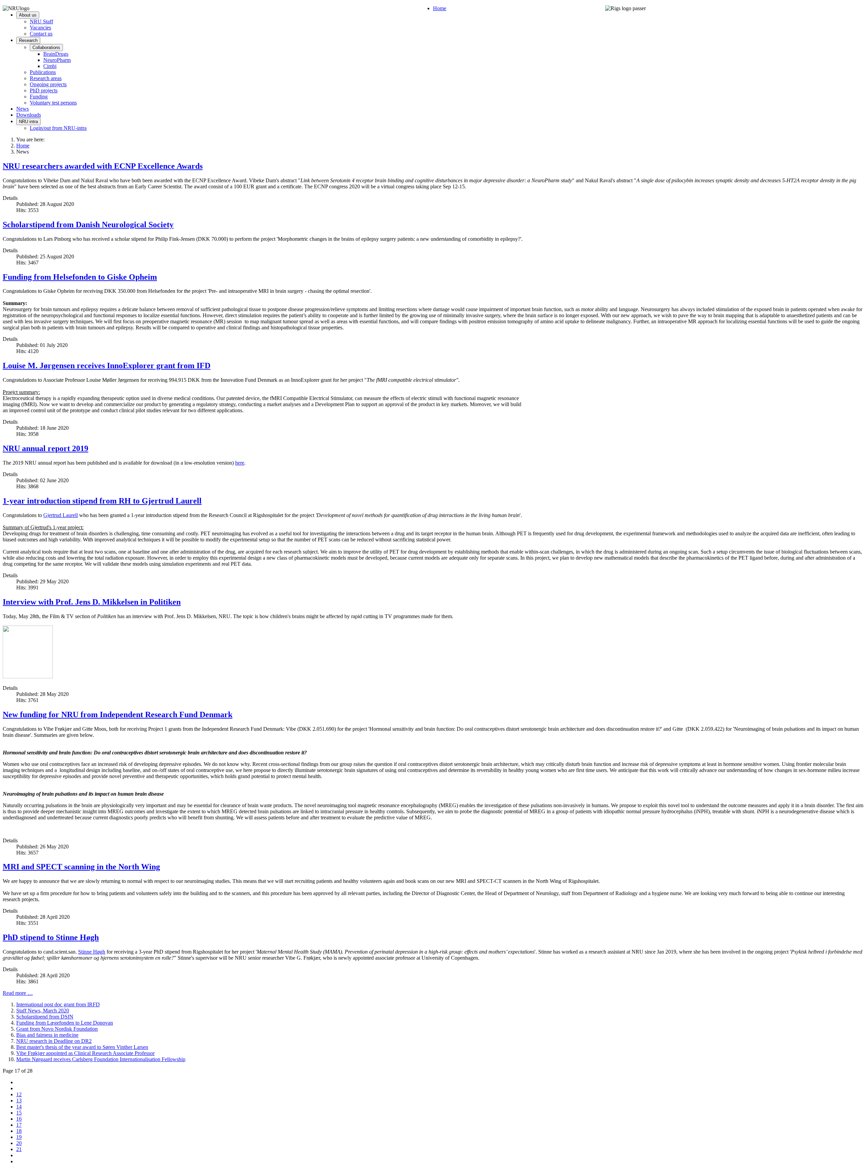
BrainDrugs (55, 54)
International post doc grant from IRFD (58, 1004)
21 (19, 1149)
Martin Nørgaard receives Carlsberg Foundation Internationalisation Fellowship (100, 1059)
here (239, 463)
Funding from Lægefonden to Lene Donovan (64, 1023)
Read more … (18, 993)
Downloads (28, 115)
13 (19, 1100)
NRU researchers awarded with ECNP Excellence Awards (103, 166)
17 (19, 1125)
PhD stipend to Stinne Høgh (51, 937)
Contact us (41, 34)
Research (28, 40)
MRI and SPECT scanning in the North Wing (81, 866)
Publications (43, 72)
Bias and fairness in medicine (47, 1035)
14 (19, 1106)
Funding (39, 96)
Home (439, 8)
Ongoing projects (48, 84)
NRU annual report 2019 (45, 448)
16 (19, 1119)
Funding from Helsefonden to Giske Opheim (80, 277)
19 (19, 1137)
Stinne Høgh (91, 952)
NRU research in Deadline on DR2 (54, 1041)
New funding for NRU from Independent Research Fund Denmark (117, 714)
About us (28, 15)
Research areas (46, 78)
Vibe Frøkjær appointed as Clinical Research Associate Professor (85, 1053)
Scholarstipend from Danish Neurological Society (88, 224)
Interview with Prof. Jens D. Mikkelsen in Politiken (92, 602)
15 (19, 1113)
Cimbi (49, 66)
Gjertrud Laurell (60, 515)
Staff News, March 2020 (42, 1010)
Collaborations (46, 47)
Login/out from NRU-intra (58, 128)
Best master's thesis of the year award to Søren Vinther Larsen (82, 1047)
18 (19, 1131)
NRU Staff (41, 21)
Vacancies (40, 27)
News (22, 109)
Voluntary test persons (53, 103)
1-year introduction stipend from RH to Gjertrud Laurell (102, 500)
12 (19, 1094)
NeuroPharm (57, 60)
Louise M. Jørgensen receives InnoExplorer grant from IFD (106, 365)
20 (19, 1143)
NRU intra (28, 121)
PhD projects (44, 90)
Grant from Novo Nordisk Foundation (57, 1029)
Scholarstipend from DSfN (44, 1017)
